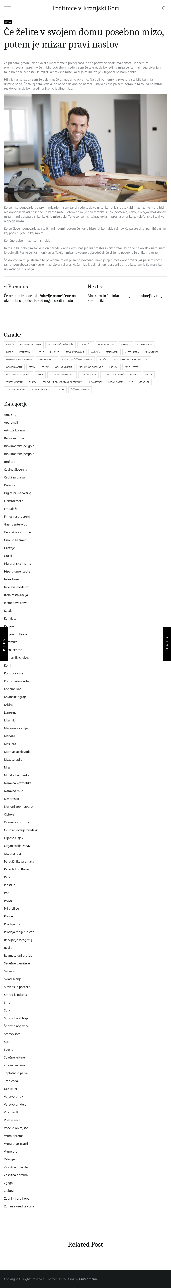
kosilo (9, 352)
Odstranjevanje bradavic (21, 830)
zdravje (60, 389)
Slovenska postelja (17, 987)
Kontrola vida (13, 673)
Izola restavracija (16, 595)
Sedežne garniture (17, 963)
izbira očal (86, 344)
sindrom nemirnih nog (62, 374)
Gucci (8, 556)
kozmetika (25, 352)
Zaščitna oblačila (16, 1167)
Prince (8, 916)
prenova (113, 367)
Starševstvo (12, 1034)
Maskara (10, 744)
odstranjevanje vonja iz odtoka (131, 359)
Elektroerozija (13, 501)
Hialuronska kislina (17, 564)
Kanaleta (10, 618)
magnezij (55, 352)
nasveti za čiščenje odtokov (77, 359)
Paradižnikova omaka (19, 861)
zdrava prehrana (41, 389)
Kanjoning (11, 626)
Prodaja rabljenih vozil (19, 932)
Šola (7, 1010)
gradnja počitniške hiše (60, 344)
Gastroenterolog (15, 524)
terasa (33, 382)
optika (32, 367)
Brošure (9, 462)
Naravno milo (13, 791)
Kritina (8, 705)
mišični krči (151, 352)
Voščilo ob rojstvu (16, 1128)
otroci (45, 367)
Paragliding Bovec (17, 869)
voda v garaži (115, 382)
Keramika (10, 642)
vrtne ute (144, 382)
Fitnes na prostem (17, 516)
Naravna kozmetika (17, 783)
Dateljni (9, 485)
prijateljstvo (131, 367)
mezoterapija (132, 352)
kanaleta (126, 344)
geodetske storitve (30, 344)
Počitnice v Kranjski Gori (85, 8)
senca (40, 374)
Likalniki (10, 720)
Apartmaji (11, 422)
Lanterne (10, 712)
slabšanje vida (88, 374)
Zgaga (8, 1183)
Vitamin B (11, 1112)
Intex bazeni (12, 579)
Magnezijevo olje (16, 728)
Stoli (7, 1042)
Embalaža (11, 509)
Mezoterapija (13, 759)
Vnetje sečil (12, 1120)
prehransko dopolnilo (90, 367)
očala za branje (63, 367)
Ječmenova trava (15, 603)
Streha (8, 1050)
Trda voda (11, 1081)
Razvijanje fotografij (18, 940)
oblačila (103, 359)
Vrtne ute (10, 1151)
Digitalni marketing (18, 493)
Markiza (9, 736)
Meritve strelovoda (17, 752)
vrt (131, 382)
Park (7, 877)
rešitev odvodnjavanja (18, 374)
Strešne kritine (14, 1057)
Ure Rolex (11, 1089)
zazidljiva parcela (16, 389)
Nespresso (11, 799)
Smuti (8, 1002)
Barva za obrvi (14, 438)
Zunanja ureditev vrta (19, 1206)
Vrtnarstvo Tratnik (17, 1144)
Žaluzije (9, 1159)
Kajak (8, 611)
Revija (8, 948)
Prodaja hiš (12, 924)
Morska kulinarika (16, 775)
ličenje (40, 352)
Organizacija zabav (17, 846)
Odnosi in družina (16, 822)
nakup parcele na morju (19, 359)
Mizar (8, 22)
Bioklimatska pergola (19, 446)
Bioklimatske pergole (19, 454)
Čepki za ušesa (14, 477)
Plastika (9, 885)
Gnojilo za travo (15, 540)
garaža (10, 344)
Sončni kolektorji (16, 1018)
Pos (6, 893)
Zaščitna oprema (16, 1175)
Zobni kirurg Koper (17, 1198)
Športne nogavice (16, 1026)
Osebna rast (12, 854)
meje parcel (112, 352)
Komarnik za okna (16, 658)
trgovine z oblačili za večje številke (62, 382)
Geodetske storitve (17, 532)
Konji (7, 665)
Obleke (9, 814)
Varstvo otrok (13, 1097)
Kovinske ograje (15, 697)
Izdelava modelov (16, 587)
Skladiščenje (13, 979)
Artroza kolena (14, 430)
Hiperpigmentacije (17, 571)
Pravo (8, 901)
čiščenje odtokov (80, 389)
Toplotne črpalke (16, 1073)
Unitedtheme (88, 1279)
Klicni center (13, 650)
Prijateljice (11, 908)
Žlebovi (9, 1191)
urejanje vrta (95, 382)
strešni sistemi (14, 1065)
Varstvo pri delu (15, 1104)
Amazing (10, 415)
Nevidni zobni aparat (18, 807)
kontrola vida (144, 344)
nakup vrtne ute (47, 359)
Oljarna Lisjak (13, 838)
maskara (95, 352)
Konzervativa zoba (17, 681)
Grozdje (9, 548)
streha (148, 374)
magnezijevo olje (75, 352)
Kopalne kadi (13, 689)
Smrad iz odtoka (15, 995)
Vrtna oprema (14, 1136)
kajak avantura (106, 344)
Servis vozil (12, 971)
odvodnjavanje (14, 367)
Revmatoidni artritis (18, 955)
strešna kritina (14, 382)
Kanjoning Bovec (16, 634)
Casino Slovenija (15, 469)
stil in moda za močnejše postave (121, 374)
